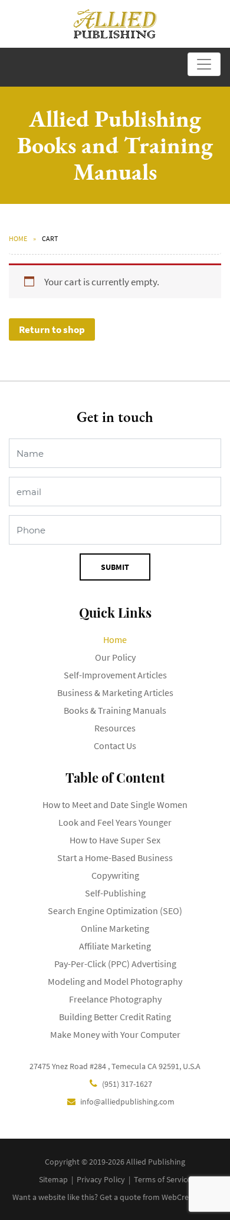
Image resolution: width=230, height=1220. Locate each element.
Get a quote (120, 1197)
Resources (115, 728)
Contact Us (115, 745)
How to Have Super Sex (115, 840)
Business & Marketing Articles (115, 692)
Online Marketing (115, 928)
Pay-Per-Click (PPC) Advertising (115, 964)
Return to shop (52, 329)
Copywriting (115, 875)
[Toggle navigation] (204, 64)
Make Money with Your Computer (115, 1034)
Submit (115, 567)
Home (18, 238)
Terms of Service (162, 1179)
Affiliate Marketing (115, 946)
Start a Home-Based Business (115, 857)
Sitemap (53, 1179)
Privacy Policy (101, 1179)
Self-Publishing (115, 893)
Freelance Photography (115, 999)
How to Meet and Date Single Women (115, 804)
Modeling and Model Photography (115, 981)
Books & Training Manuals (115, 710)
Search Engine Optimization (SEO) (115, 910)
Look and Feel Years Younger (115, 822)
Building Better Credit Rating (115, 1017)
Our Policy (115, 657)
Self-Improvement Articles (115, 675)
